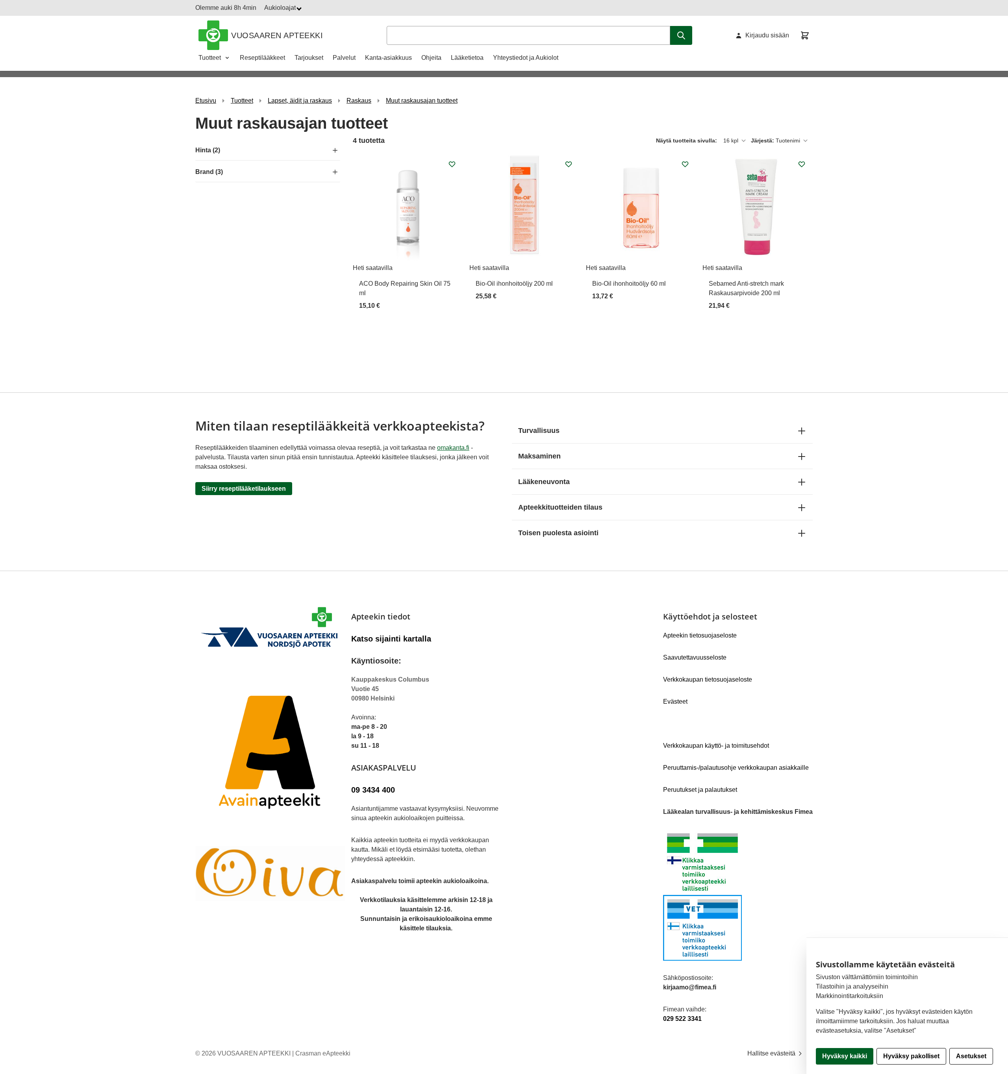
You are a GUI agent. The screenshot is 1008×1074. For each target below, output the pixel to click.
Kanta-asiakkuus (388, 57)
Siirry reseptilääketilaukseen (244, 488)
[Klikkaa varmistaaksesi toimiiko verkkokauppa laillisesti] (738, 895)
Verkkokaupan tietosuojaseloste (707, 679)
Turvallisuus (539, 430)
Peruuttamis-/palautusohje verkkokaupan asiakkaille (736, 767)
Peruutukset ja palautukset (700, 789)
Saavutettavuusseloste (694, 657)
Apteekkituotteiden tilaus (560, 507)
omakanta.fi (453, 447)
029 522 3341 (682, 1018)
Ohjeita (431, 57)
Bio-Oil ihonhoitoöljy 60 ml (629, 283)
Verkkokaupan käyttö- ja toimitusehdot (716, 745)
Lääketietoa (467, 57)
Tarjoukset (309, 57)
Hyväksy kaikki (844, 1056)
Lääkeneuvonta (544, 482)
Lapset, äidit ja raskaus (300, 100)
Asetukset (971, 1056)
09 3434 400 (373, 790)
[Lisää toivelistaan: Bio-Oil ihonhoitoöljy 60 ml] (685, 164)
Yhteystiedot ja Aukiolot (525, 57)
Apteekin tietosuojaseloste (700, 635)
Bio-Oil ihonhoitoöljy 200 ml (514, 283)
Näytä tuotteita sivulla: (687, 140)
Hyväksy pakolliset (911, 1056)
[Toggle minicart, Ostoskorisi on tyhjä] (805, 35)
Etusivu (205, 100)
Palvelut (344, 57)
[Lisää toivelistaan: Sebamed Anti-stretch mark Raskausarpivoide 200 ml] (802, 164)
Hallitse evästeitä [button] (772, 1053)
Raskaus (358, 100)
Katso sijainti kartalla (391, 638)
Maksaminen (539, 456)
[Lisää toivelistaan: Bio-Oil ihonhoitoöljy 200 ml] (568, 164)
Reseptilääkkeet (262, 57)
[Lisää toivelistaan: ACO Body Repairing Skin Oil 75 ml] (452, 164)
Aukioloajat (280, 7)
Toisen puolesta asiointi (558, 533)
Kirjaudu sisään (767, 35)
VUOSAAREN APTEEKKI (277, 35)
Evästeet (675, 701)
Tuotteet (209, 57)
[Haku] (681, 35)
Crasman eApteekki (322, 1053)
